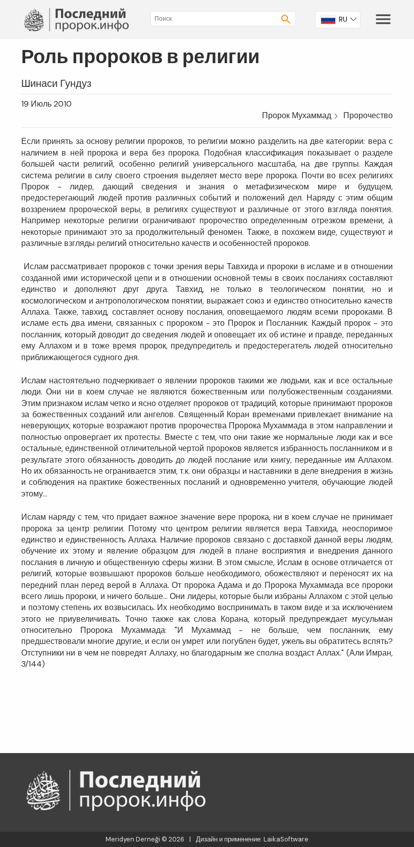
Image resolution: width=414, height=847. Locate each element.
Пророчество (368, 115)
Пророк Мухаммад (296, 115)
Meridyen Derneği (133, 839)
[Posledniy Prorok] (77, 19)
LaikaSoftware (286, 839)
